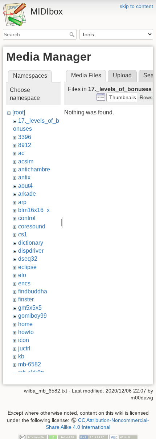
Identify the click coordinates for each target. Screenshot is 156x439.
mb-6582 (29, 364)
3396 (24, 137)
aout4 (25, 186)
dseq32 (27, 259)
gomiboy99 (32, 316)
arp (22, 202)
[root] (18, 112)
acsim (25, 161)
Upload (122, 75)
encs (24, 283)
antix (24, 177)
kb (21, 356)
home (25, 324)
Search (72, 34)
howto (26, 332)
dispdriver (31, 251)
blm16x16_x (34, 210)
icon (23, 340)
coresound (31, 226)
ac (21, 153)
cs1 (22, 234)
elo (22, 275)
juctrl (24, 348)
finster (26, 299)
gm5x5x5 (30, 308)
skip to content (136, 6)
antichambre (34, 169)
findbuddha (32, 291)
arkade (27, 194)
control (27, 218)
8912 (24, 145)
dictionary (30, 243)
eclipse (27, 267)
